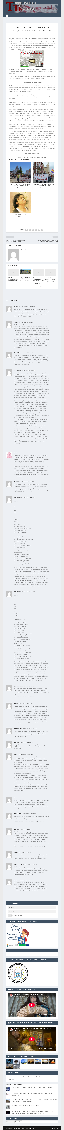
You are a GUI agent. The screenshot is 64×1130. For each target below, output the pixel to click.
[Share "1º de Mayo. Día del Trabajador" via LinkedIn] (36, 229)
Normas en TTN (12, 1079)
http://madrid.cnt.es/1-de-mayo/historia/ (24, 696)
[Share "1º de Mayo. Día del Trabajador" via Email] (39, 229)
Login (10, 915)
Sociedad (41, 30)
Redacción (20, 30)
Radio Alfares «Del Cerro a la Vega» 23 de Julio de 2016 (25, 277)
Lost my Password (18, 915)
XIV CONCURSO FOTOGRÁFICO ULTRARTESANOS (25, 1105)
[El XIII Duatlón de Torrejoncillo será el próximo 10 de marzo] (13, 272)
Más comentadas (18, 1121)
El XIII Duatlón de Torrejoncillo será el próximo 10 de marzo (13, 280)
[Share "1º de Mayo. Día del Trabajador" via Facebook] (26, 229)
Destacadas (35, 30)
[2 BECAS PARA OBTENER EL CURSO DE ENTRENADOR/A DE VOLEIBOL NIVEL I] (8, 1089)
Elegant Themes (17, 1128)
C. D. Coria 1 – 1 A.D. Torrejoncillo (50, 278)
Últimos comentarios (10, 1121)
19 (49, 30)
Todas (45, 30)
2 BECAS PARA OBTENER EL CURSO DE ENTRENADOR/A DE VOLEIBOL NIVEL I (33, 1087)
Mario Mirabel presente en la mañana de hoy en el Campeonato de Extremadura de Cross (38, 281)
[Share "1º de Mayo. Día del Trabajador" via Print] (42, 229)
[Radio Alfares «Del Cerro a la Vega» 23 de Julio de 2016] (25, 271)
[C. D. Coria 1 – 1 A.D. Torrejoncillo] (50, 272)
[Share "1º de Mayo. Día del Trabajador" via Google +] (32, 229)
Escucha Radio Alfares (14, 954)
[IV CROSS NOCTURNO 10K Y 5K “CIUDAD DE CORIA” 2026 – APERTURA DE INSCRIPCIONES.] (8, 1095)
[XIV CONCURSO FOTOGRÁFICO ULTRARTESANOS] (8, 1107)
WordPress (31, 1128)
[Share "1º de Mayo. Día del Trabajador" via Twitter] (29, 229)
